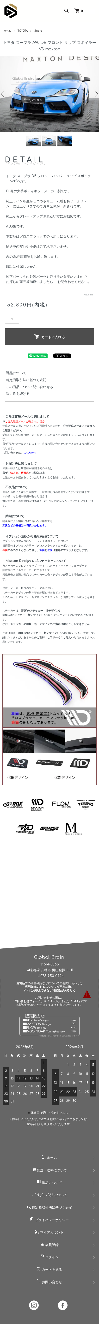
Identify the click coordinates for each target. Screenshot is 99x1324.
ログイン (51, 1257)
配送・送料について (51, 1170)
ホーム (7, 31)
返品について (16, 373)
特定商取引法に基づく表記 (26, 380)
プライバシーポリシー (51, 1220)
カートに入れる (53, 336)
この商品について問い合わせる (29, 387)
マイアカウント (51, 1232)
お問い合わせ (51, 1282)
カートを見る (51, 1269)
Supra (38, 31)
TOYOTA (23, 31)
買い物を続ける (18, 393)
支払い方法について (51, 1195)
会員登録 (51, 1245)
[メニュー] (92, 11)
